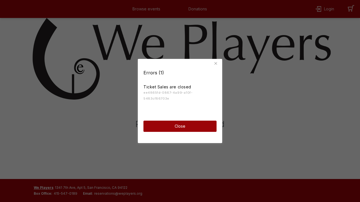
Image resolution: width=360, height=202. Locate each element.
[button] (216, 63)
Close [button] (180, 126)
